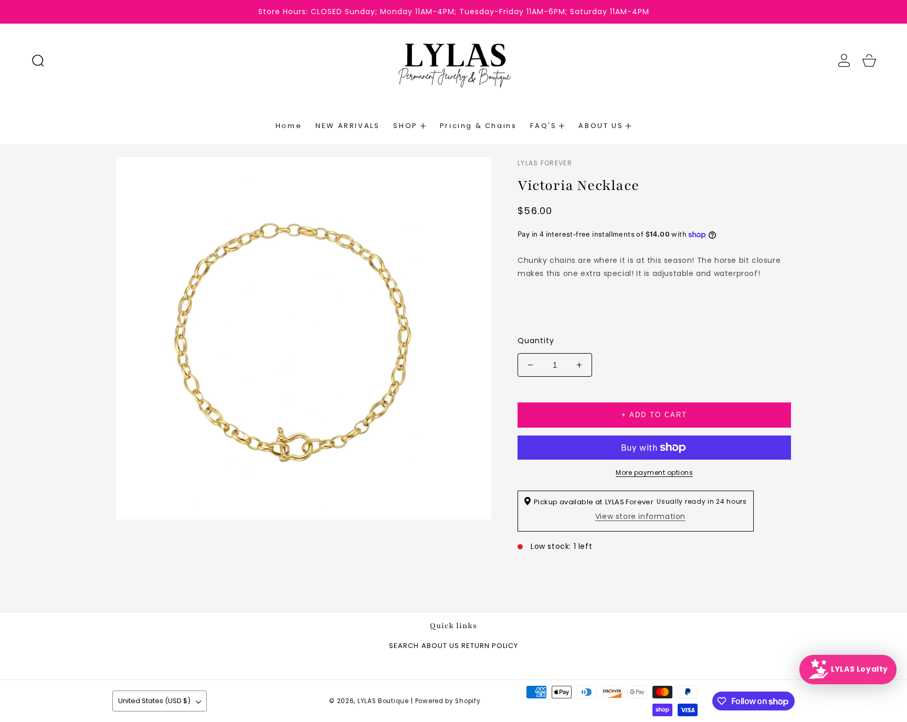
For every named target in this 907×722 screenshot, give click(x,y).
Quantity (536, 340)
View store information (640, 516)
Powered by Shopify (448, 701)
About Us (440, 646)
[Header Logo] (453, 60)
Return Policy (489, 646)
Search (404, 646)
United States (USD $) (154, 701)
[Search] (38, 60)
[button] (37, 60)
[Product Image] (303, 338)
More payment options (654, 472)
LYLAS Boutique (383, 701)
